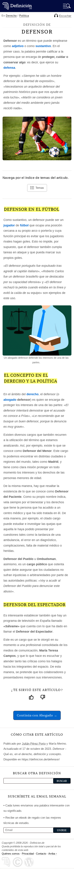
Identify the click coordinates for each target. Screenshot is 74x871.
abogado (9, 399)
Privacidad (28, 853)
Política (24, 15)
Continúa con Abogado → (37, 715)
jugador (9, 225)
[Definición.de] (17, 6)
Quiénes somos (11, 853)
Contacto (41, 853)
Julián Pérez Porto (34, 743)
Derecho (11, 15)
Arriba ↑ (52, 853)
